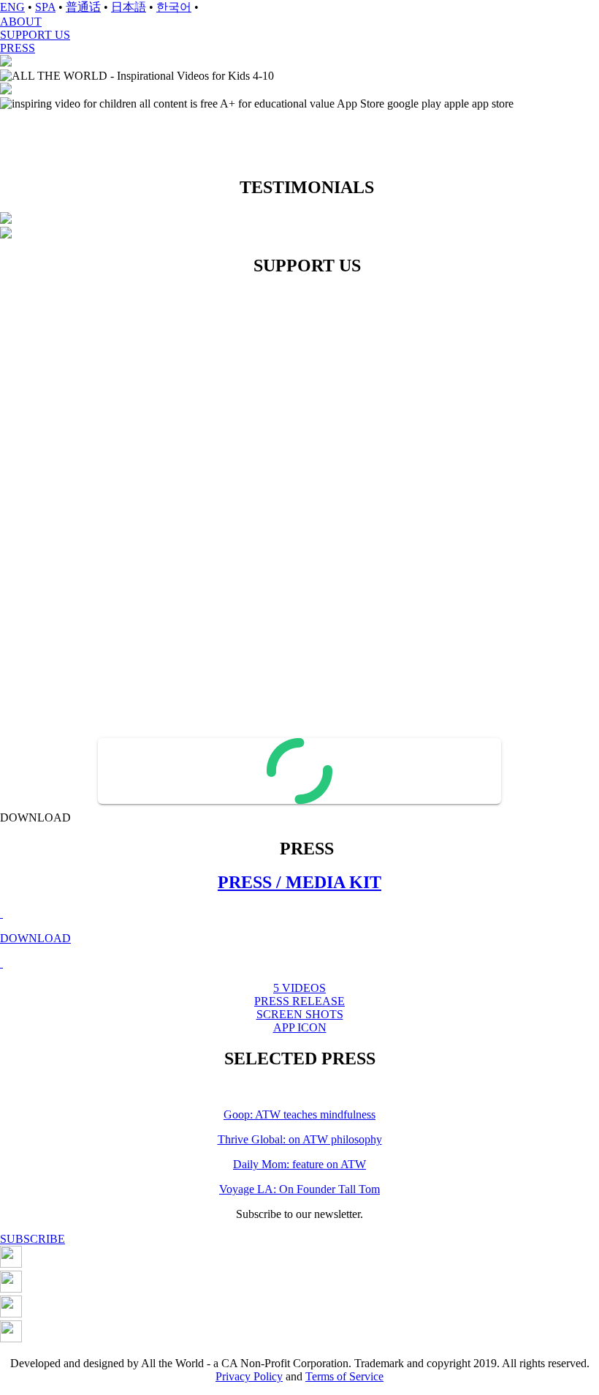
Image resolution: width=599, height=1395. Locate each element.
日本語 (128, 7)
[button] (299, 7)
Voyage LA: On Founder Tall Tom (299, 1189)
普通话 (83, 7)
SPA (45, 7)
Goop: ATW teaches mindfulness (299, 1114)
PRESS (17, 48)
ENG (12, 7)
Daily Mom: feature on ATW (299, 1164)
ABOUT (21, 21)
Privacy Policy (249, 1376)
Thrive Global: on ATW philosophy (300, 1139)
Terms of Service (344, 1376)
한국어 (173, 7)
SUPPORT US (35, 35)
